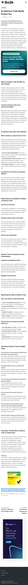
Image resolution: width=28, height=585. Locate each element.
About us (3, 571)
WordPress (10, 583)
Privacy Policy (4, 573)
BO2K (12, 581)
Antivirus (4, 7)
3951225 (7, 493)
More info (5, 495)
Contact (3, 575)
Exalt (16, 583)
